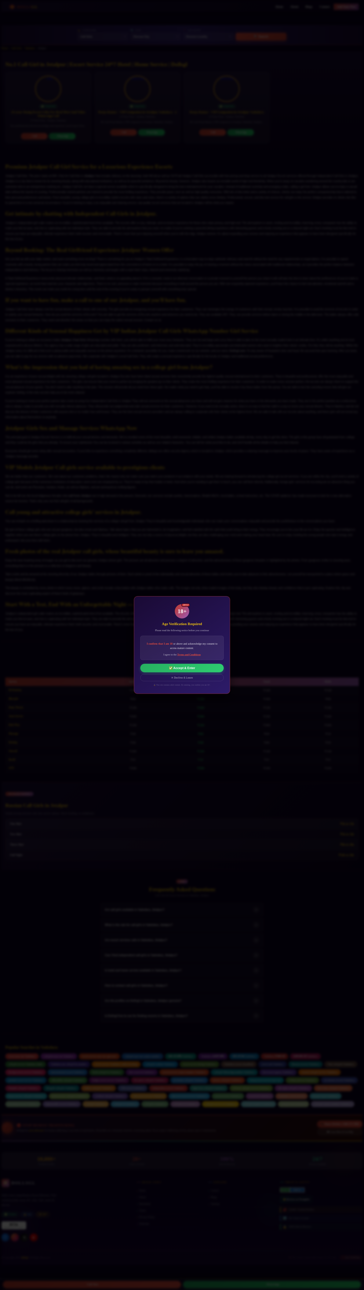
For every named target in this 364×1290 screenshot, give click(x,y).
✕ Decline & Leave (182, 677)
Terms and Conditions (189, 654)
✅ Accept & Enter (182, 668)
